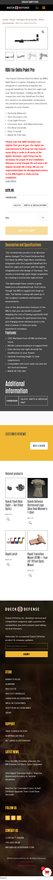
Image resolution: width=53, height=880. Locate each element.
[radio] (17, 205)
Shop (12, 20)
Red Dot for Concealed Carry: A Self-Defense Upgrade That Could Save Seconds (23, 791)
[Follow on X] (7, 818)
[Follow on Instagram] (13, 818)
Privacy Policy (26, 862)
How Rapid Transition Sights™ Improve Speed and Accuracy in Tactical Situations (23, 776)
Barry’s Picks (13, 679)
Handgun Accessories (27, 20)
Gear (8, 713)
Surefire (10, 684)
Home (5, 20)
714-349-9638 (13, 843)
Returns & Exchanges (18, 741)
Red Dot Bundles (15, 694)
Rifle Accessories (16, 703)
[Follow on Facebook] (19, 818)
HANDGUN (11, 197)
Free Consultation (16, 731)
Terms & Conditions (26, 866)
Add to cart (26, 230)
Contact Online (15, 838)
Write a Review (39, 446)
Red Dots (11, 689)
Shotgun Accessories (18, 708)
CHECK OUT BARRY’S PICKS (26, 2)
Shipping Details (15, 736)
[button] (43, 31)
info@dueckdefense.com (20, 847)
